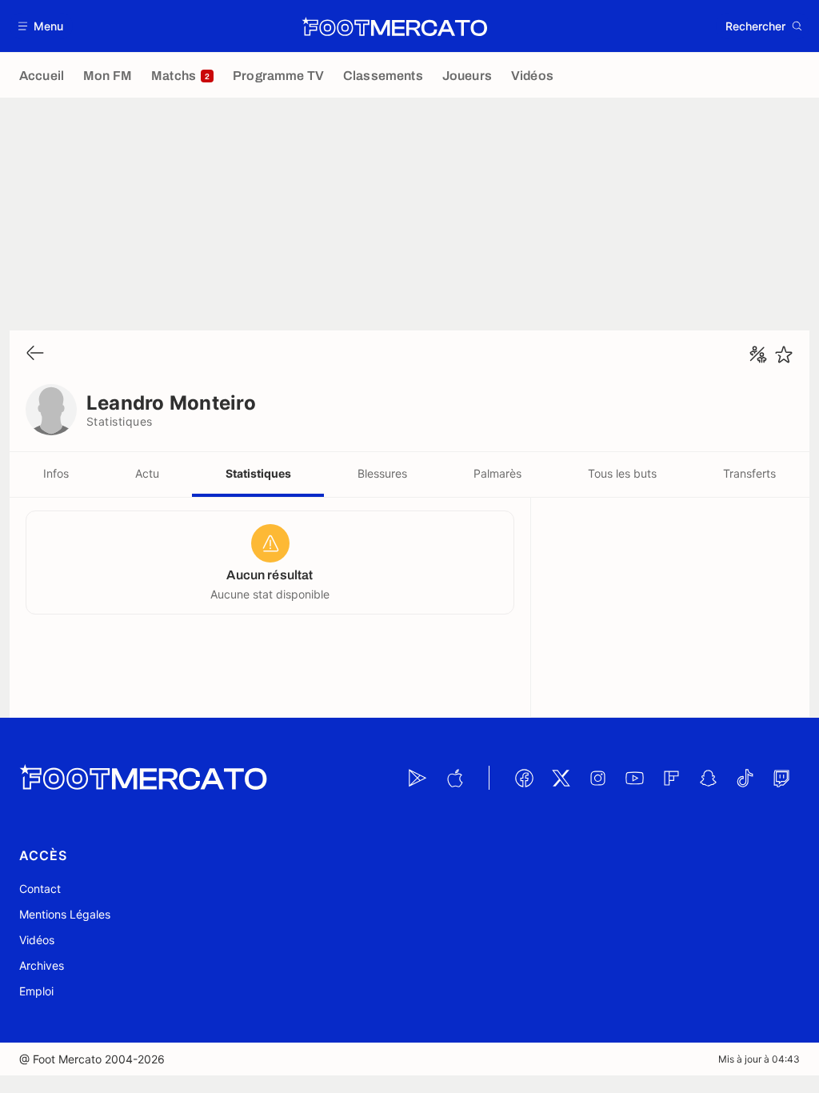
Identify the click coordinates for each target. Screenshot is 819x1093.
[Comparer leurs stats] (758, 354)
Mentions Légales (64, 914)
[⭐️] (783, 354)
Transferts (749, 473)
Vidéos (36, 940)
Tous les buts (622, 473)
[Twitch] (781, 778)
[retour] (35, 354)
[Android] (417, 778)
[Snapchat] (708, 778)
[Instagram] (597, 778)
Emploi (36, 991)
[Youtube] (634, 778)
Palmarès (497, 473)
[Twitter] (561, 778)
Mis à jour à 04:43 (759, 1059)
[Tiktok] (745, 778)
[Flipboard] (671, 778)
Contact (40, 888)
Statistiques (258, 473)
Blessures (382, 473)
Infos (56, 473)
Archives (41, 965)
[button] (41, 26)
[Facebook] (524, 778)
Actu (147, 473)
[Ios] (454, 778)
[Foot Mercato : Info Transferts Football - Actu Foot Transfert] (394, 26)
